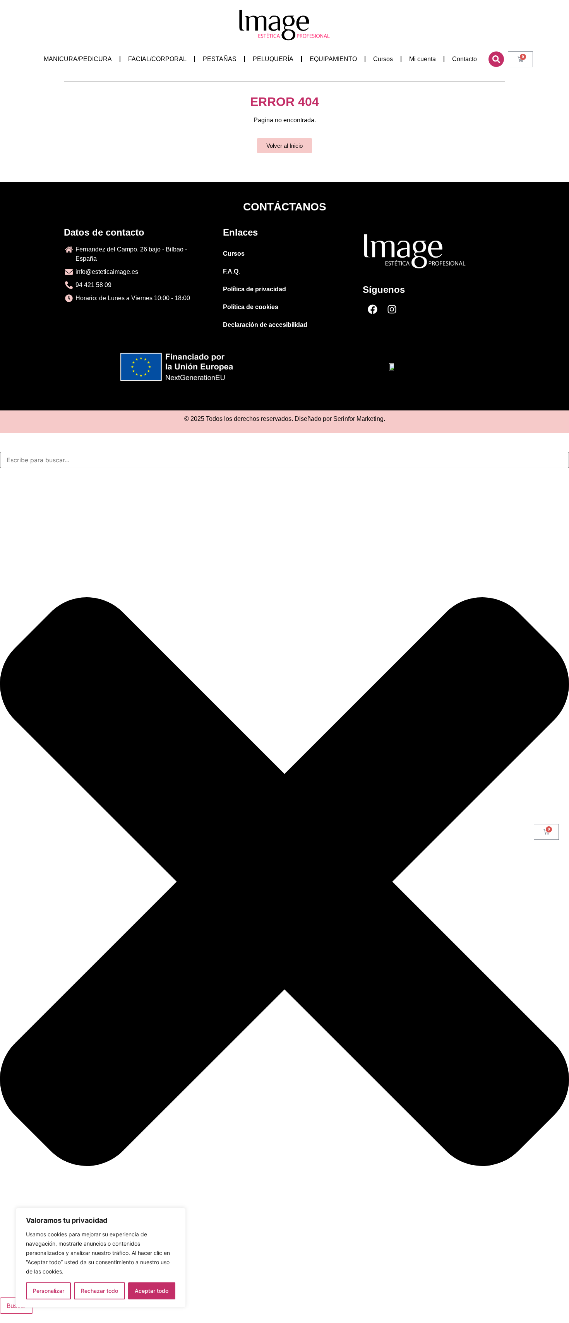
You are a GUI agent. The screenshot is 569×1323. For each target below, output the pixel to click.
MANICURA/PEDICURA (78, 59)
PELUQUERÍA (273, 59)
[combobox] (284, 460)
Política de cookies (250, 307)
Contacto (464, 59)
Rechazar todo (99, 1290)
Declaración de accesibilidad (265, 324)
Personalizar (48, 1290)
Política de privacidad (254, 289)
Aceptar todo (151, 1290)
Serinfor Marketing (358, 418)
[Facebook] (372, 309)
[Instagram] (391, 309)
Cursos (383, 59)
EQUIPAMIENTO (333, 59)
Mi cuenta (422, 59)
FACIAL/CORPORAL (157, 59)
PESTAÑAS (220, 59)
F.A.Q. (231, 271)
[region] (100, 1258)
